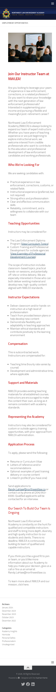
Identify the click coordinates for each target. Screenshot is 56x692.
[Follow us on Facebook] (28, 684)
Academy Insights (9, 631)
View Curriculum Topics (34, 243)
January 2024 (7, 607)
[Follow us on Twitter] (23, 684)
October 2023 (8, 617)
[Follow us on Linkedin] (33, 684)
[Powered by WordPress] (19, 678)
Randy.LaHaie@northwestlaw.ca (27, 489)
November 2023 (9, 614)
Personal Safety (8, 638)
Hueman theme (41, 678)
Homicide (6, 634)
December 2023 (9, 611)
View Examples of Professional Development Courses (27, 255)
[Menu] (52, 3)
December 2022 (9, 620)
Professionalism (9, 641)
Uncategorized (8, 644)
